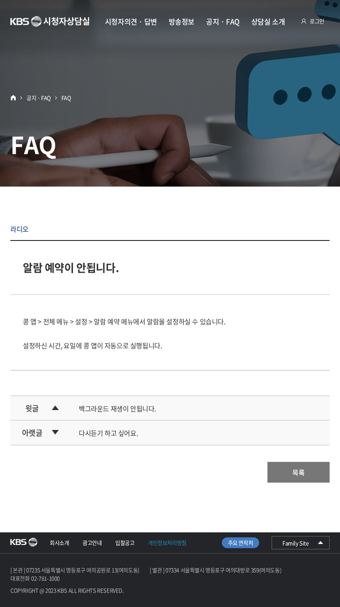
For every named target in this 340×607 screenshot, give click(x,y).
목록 (298, 472)
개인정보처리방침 (167, 542)
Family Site (300, 544)
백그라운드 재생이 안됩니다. (117, 408)
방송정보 (181, 21)
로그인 (317, 21)
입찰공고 (124, 542)
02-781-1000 (45, 578)
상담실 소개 (268, 21)
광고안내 (92, 542)
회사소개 (59, 542)
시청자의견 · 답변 (131, 21)
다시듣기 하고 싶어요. (108, 433)
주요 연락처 (240, 542)
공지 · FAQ (223, 21)
